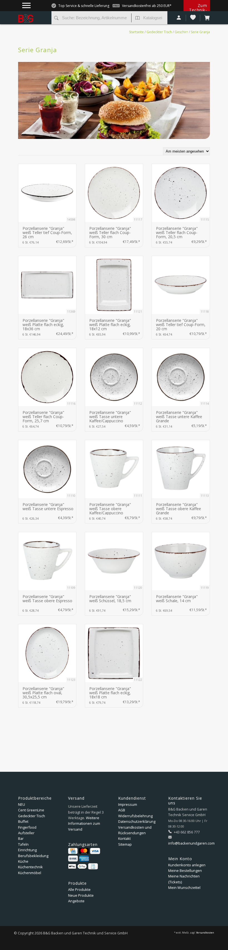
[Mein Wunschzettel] (193, 18)
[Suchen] (56, 18)
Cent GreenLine (31, 809)
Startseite (136, 32)
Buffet (23, 821)
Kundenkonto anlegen (186, 864)
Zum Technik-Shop (198, 10)
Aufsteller (26, 832)
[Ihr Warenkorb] (205, 18)
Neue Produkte (81, 895)
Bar (21, 838)
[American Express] (84, 858)
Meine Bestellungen (185, 870)
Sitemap (125, 844)
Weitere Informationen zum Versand (84, 823)
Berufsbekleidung (33, 855)
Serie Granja (200, 32)
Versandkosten (205, 932)
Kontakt (124, 838)
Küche (23, 861)
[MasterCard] (84, 851)
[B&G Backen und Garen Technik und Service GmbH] (32, 14)
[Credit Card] (73, 851)
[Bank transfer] (73, 858)
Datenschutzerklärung (136, 821)
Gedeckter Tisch (159, 32)
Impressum (127, 804)
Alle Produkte (79, 889)
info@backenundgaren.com (191, 843)
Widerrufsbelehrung (135, 815)
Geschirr (181, 32)
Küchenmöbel (29, 872)
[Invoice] (93, 866)
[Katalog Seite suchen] (137, 18)
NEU (21, 804)
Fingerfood (27, 827)
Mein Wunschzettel (184, 887)
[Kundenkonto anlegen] (179, 18)
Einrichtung (27, 849)
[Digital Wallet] (77, 866)
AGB (121, 809)
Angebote (76, 900)
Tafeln (23, 844)
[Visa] (95, 851)
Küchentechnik (30, 866)
